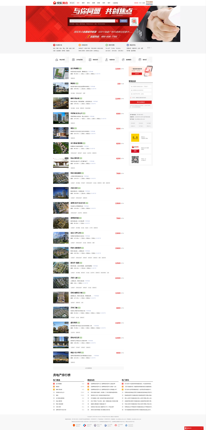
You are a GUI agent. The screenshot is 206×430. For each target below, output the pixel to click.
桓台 (61, 48)
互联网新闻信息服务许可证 (105, 421)
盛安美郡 (74, 322)
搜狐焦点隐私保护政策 (141, 97)
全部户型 (98, 73)
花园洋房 (134, 48)
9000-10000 (82, 50)
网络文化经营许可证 (130, 421)
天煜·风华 (74, 188)
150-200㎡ (121, 50)
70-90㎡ (113, 48)
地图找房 (123, 21)
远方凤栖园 (72, 24)
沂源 (54, 50)
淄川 (73, 48)
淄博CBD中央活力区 (78, 203)
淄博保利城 (75, 218)
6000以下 (81, 48)
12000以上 (96, 50)
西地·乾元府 (75, 337)
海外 (109, 3)
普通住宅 (129, 48)
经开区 (63, 50)
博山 (64, 48)
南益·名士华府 (76, 352)
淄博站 (142, 149)
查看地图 (91, 71)
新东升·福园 (75, 263)
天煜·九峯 (74, 278)
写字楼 (128, 50)
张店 (54, 48)
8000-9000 (100, 48)
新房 (83, 3)
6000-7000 (87, 48)
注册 (143, 3)
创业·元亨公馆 (76, 233)
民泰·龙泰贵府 (76, 248)
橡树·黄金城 (82, 24)
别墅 (142, 48)
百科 (104, 3)
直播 (93, 3)
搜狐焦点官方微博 (145, 147)
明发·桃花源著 (76, 173)
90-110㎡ (118, 48)
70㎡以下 (108, 48)
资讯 (88, 3)
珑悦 (96, 24)
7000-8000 (93, 48)
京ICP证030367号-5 (93, 421)
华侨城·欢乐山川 (89, 24)
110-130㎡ (108, 50)
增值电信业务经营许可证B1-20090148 (80, 421)
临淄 (70, 48)
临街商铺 (133, 50)
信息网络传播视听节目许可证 (118, 421)
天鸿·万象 (74, 308)
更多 (149, 48)
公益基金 (115, 3)
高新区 (68, 50)
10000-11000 (89, 50)
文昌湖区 (58, 50)
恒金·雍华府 (75, 158)
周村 (57, 48)
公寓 (139, 48)
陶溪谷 (77, 24)
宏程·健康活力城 (76, 293)
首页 (78, 3)
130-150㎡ (114, 50)
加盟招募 (136, 2)
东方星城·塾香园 (101, 24)
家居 (98, 3)
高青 (67, 48)
